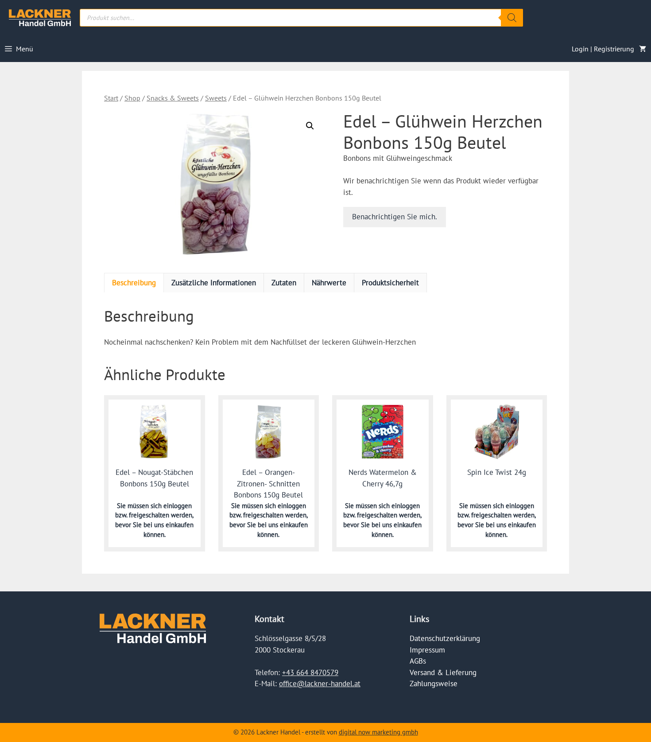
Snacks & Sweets (173, 97)
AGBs (418, 661)
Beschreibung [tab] (134, 282)
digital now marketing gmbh (378, 732)
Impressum (427, 650)
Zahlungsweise (433, 683)
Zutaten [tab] (283, 282)
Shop (132, 97)
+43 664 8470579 (310, 672)
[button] (310, 126)
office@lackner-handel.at (319, 683)
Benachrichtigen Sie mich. (394, 216)
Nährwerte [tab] (329, 282)
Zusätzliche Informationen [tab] (213, 282)
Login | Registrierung (603, 48)
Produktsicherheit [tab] (390, 282)
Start (111, 97)
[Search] (512, 18)
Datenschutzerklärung (445, 638)
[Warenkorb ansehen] (642, 48)
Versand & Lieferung (443, 672)
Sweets (216, 97)
